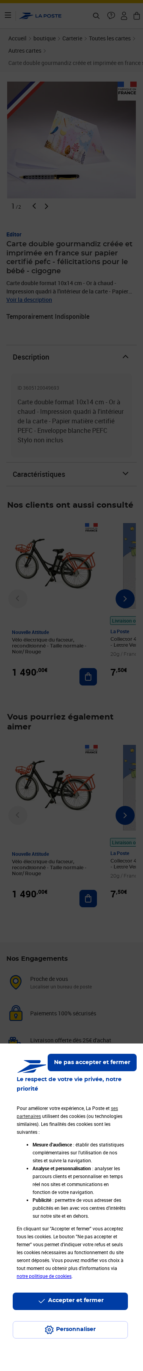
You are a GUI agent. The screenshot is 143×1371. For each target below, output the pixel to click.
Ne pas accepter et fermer (92, 1062)
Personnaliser (76, 1329)
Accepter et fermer (76, 1300)
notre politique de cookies (44, 1276)
